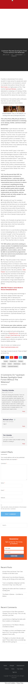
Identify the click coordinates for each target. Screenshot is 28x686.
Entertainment (19, 54)
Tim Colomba (7, 435)
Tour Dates (20, 669)
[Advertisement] (14, 24)
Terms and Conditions (10, 683)
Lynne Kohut (6, 611)
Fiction (4, 364)
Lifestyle (11, 665)
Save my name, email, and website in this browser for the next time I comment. (13, 508)
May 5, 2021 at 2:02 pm (8, 421)
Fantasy (20, 361)
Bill (12, 54)
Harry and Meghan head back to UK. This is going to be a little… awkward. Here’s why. (13, 632)
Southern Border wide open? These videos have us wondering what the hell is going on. (13, 640)
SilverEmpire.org (15, 335)
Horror (9, 364)
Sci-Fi (23, 364)
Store (12, 669)
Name (3, 483)
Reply (23, 411)
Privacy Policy (19, 683)
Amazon (7, 337)
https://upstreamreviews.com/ (9, 347)
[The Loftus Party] (14, 1)
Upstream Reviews (10, 89)
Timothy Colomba (8, 390)
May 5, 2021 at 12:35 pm (7, 392)
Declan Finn (13, 361)
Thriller (4, 366)
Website (3, 497)
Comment (4, 463)
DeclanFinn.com (13, 333)
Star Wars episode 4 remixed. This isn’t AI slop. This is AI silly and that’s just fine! (14, 613)
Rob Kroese (4, 87)
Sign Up (15, 672)
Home (5, 665)
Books (5, 361)
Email (3, 490)
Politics (7, 669)
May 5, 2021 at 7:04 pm (8, 437)
